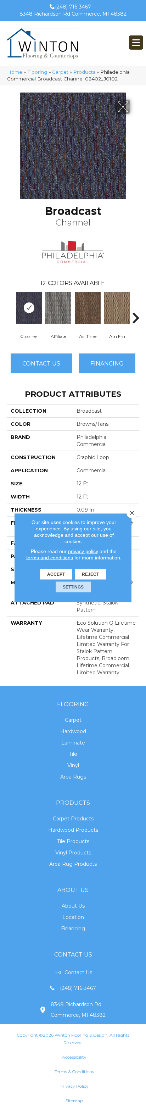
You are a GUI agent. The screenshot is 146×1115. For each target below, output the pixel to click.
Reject (90, 574)
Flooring (37, 72)
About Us (73, 906)
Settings (73, 586)
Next (135, 307)
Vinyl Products (73, 852)
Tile (73, 754)
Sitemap (74, 1100)
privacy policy (83, 551)
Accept (56, 574)
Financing (73, 928)
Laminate (73, 743)
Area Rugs (73, 777)
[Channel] (29, 307)
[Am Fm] (117, 307)
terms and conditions (49, 557)
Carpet (60, 72)
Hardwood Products (73, 830)
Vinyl (73, 765)
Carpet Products (73, 818)
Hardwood (73, 731)
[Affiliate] (58, 307)
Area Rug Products (73, 864)
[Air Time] (87, 307)
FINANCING (107, 363)
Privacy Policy (74, 1086)
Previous (10, 307)
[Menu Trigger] (136, 42)
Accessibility (74, 1057)
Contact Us (41, 363)
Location (73, 917)
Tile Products (73, 841)
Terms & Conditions (74, 1071)
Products (84, 72)
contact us (78, 972)
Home (14, 72)
